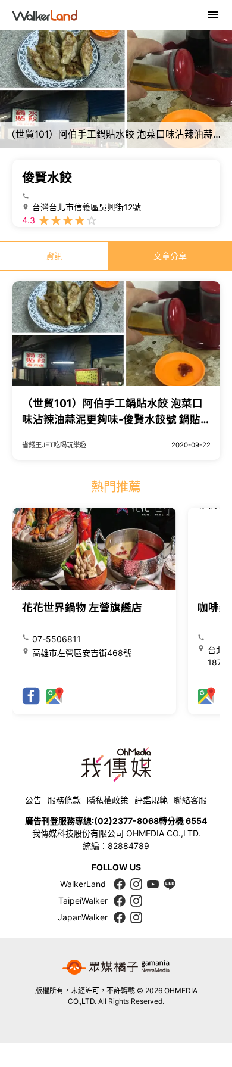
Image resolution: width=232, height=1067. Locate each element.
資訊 (54, 256)
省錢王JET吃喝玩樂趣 (54, 445)
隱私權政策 (107, 800)
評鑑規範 (151, 800)
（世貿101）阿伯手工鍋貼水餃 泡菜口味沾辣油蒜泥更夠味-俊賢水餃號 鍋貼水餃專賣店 (112, 419)
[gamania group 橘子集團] (116, 967)
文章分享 (170, 256)
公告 (33, 800)
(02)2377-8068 (126, 821)
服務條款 (64, 800)
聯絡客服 (190, 800)
